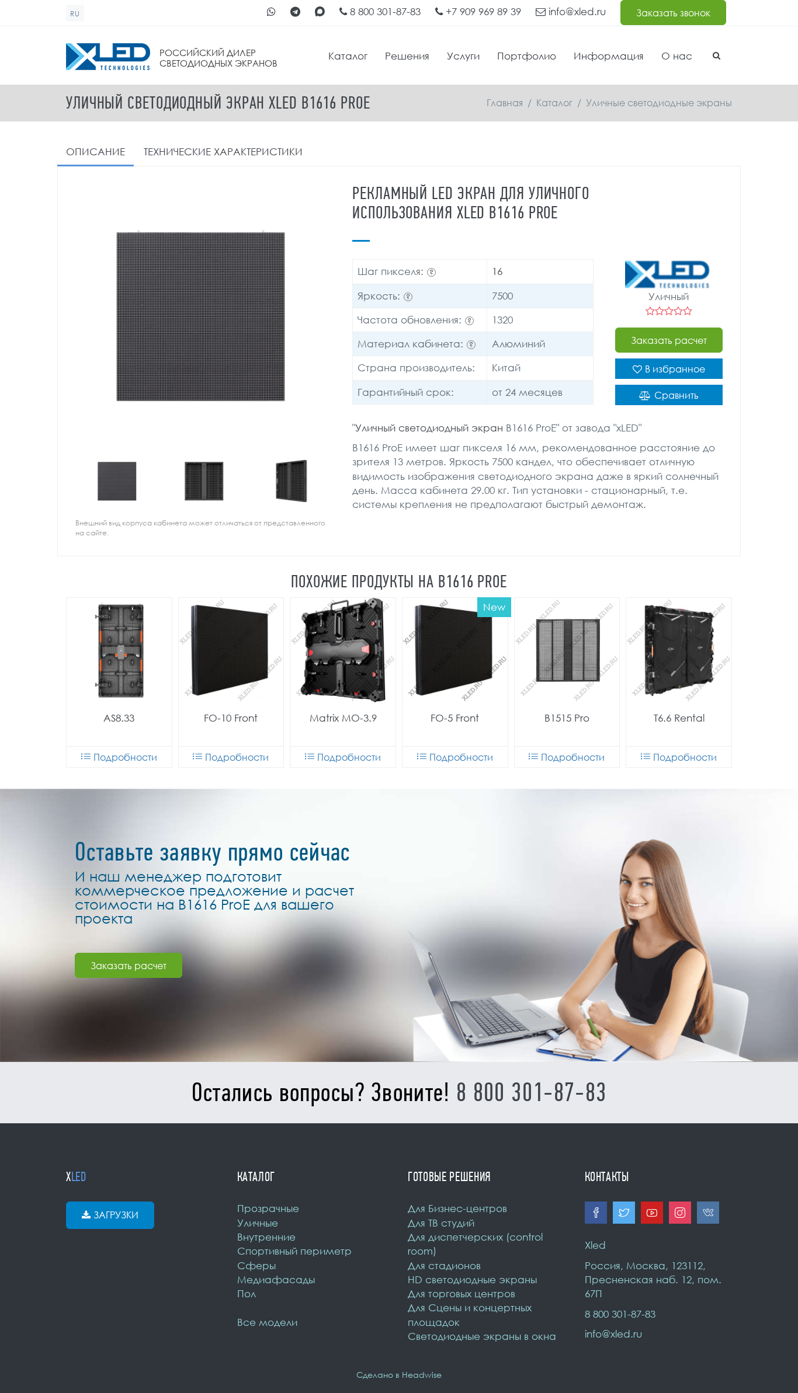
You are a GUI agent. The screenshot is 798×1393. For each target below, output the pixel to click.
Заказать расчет (669, 340)
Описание (95, 151)
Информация (609, 56)
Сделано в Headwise (399, 1375)
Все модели (267, 1322)
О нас (676, 56)
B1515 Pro (566, 718)
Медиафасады (276, 1279)
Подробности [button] (125, 757)
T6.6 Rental (679, 718)
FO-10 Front (231, 718)
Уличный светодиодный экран (429, 428)
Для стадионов (444, 1265)
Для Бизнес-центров (457, 1208)
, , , (653, 1279)
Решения (407, 56)
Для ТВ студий (441, 1223)
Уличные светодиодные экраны (659, 103)
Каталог (347, 56)
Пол (246, 1293)
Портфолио (526, 56)
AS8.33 (118, 718)
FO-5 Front (455, 718)
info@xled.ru (576, 11)
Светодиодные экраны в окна (482, 1336)
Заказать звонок (673, 13)
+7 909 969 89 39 (482, 11)
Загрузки (115, 1215)
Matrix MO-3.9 (343, 718)
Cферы (256, 1265)
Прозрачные (268, 1208)
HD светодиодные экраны (472, 1279)
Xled (595, 1245)
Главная (505, 103)
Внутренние (266, 1237)
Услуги (463, 56)
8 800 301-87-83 (384, 11)
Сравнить (676, 395)
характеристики (223, 151)
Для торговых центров (461, 1293)
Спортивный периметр (294, 1251)
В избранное (675, 369)
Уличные (257, 1223)
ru (75, 13)
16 (497, 271)
